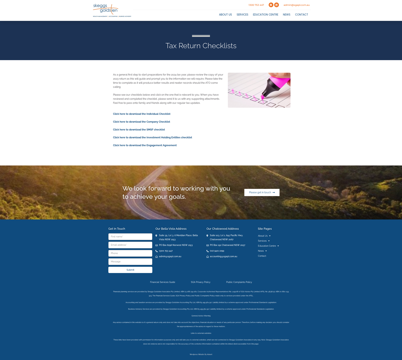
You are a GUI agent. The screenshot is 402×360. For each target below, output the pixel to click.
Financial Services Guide (162, 282)
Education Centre (265, 14)
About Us (225, 14)
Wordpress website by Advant (201, 354)
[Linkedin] (276, 5)
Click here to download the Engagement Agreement (145, 145)
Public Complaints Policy (239, 282)
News (286, 14)
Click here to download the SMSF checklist (139, 129)
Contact (301, 14)
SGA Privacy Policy (200, 282)
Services (242, 14)
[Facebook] (271, 5)
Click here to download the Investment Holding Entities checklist (152, 137)
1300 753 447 (256, 4)
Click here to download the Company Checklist (141, 121)
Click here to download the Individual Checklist (141, 113)
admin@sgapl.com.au (297, 4)
